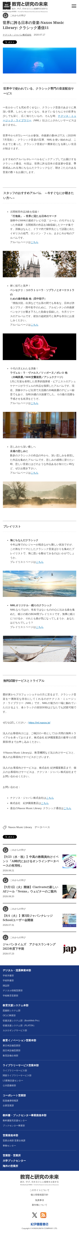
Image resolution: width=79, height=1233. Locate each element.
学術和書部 (8, 980)
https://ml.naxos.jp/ (39, 722)
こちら (34, 242)
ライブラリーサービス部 (15, 1070)
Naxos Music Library (20, 827)
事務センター (9, 1145)
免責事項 (39, 1200)
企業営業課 (8, 1105)
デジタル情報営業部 (13, 990)
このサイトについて (39, 1190)
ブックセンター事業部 (14, 1125)
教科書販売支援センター (15, 1120)
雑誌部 (6, 985)
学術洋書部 (8, 975)
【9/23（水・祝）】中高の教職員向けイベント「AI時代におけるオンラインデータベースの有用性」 (31, 861)
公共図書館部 (9, 1085)
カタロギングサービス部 (15, 1030)
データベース (42, 827)
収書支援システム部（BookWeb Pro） (22, 1020)
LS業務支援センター (13, 1080)
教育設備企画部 (10, 1055)
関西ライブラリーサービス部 (17, 1075)
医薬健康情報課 (10, 1100)
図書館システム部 (11, 1010)
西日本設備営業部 (11, 1050)
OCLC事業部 (9, 1015)
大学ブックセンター (14, 1160)
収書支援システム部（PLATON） (19, 1025)
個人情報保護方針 (39, 1194)
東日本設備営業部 (11, 1045)
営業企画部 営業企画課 (14, 1140)
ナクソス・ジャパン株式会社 (17, 35)
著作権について (39, 1205)
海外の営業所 (10, 1165)
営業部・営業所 (12, 1155)
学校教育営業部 (10, 995)
